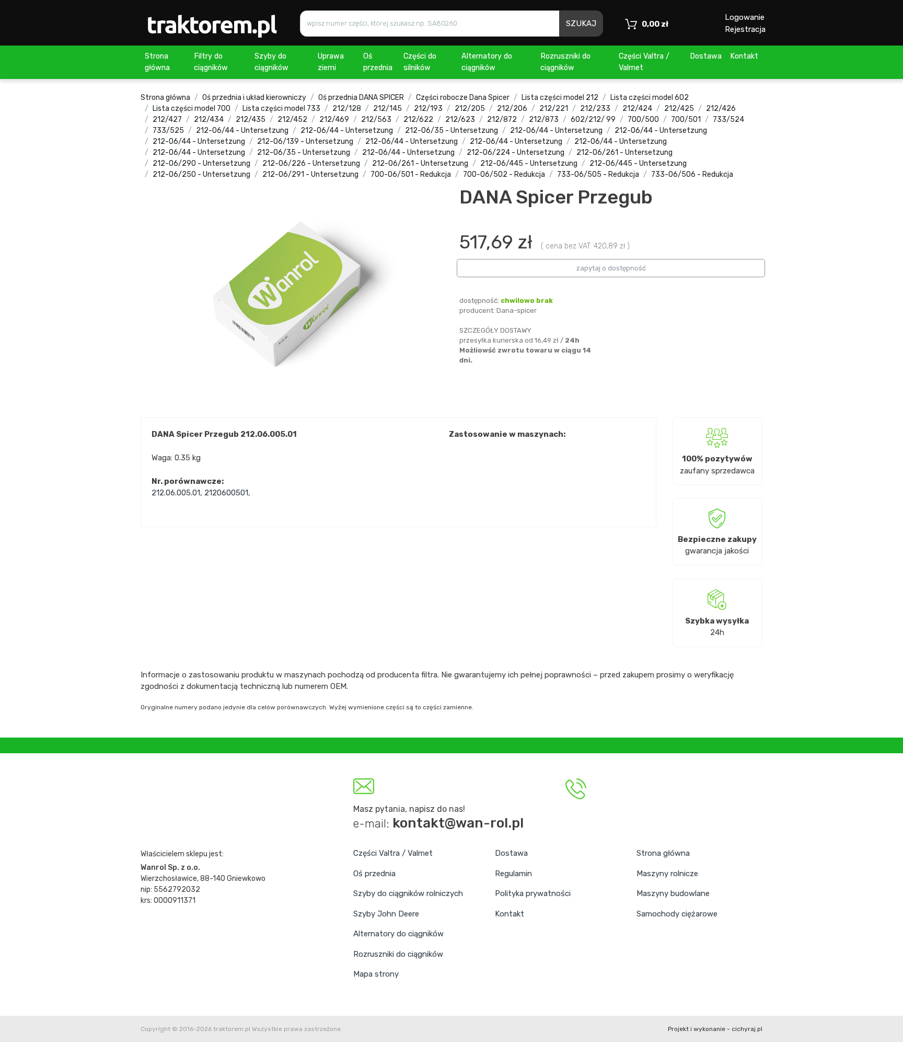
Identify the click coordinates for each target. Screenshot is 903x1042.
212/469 (334, 119)
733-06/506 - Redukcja (692, 174)
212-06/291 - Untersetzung (310, 174)
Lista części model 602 (649, 97)
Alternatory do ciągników (486, 62)
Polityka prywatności (533, 893)
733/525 (168, 130)
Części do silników (419, 62)
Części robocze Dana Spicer (463, 97)
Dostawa (706, 56)
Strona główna (157, 62)
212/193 (428, 108)
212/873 (544, 119)
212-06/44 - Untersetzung (242, 130)
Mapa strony (376, 974)
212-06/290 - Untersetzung (201, 163)
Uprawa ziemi (331, 62)
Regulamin (513, 873)
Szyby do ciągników (271, 62)
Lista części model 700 (191, 108)
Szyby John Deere (386, 914)
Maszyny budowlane (673, 893)
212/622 (418, 119)
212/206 (512, 108)
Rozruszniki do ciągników (565, 62)
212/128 (346, 108)
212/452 (292, 119)
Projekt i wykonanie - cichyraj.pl (715, 1029)
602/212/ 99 (593, 119)
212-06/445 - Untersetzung (528, 163)
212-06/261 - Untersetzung (624, 152)
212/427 (167, 119)
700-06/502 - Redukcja (504, 174)
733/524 (728, 119)
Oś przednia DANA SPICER (361, 97)
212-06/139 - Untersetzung (305, 141)
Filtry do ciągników (211, 62)
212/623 (460, 119)
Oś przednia (377, 62)
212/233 (595, 108)
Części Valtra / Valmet (644, 62)
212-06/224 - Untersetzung (515, 152)
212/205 (470, 108)
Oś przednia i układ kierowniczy (254, 97)
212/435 (250, 119)
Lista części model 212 (560, 97)
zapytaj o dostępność (611, 268)
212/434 (209, 119)
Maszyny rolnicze (667, 873)
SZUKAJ (581, 23)
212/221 (553, 108)
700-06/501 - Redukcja (411, 174)
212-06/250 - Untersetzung (201, 174)
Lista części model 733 (281, 108)
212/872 (502, 119)
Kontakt (744, 56)
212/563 (376, 119)
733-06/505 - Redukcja (598, 174)
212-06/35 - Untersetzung (451, 130)
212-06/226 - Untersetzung (311, 163)
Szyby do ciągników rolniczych (408, 893)
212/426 (721, 108)
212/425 (679, 108)
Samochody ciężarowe (676, 914)
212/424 (637, 108)
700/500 (643, 119)
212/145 (387, 108)
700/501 (686, 119)
